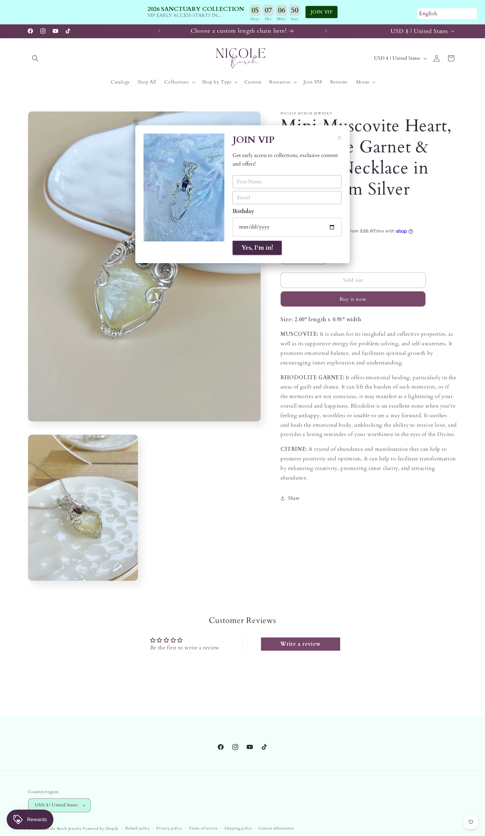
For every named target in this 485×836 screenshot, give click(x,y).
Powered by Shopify (101, 828)
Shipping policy (238, 828)
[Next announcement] (326, 31)
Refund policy (137, 828)
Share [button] (294, 498)
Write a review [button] (300, 644)
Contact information (276, 828)
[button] (35, 58)
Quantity (289, 243)
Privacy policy (169, 828)
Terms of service (203, 828)
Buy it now (353, 299)
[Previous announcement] (159, 31)
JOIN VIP (322, 12)
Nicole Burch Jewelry (63, 828)
